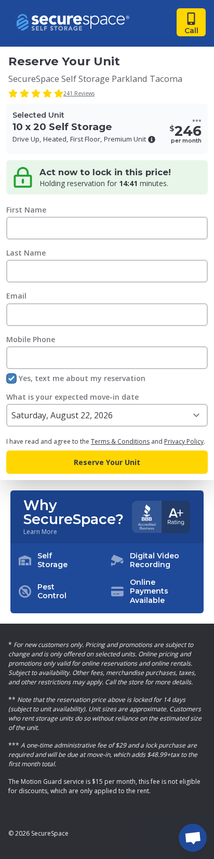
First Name (26, 210)
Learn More (40, 532)
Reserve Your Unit (107, 462)
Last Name (26, 253)
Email (16, 296)
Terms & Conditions (120, 441)
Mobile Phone (30, 339)
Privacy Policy (184, 441)
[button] (151, 139)
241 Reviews (79, 93)
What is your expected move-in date (72, 397)
